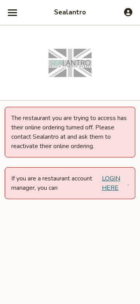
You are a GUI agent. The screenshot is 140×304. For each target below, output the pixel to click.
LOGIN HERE (111, 183)
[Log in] (128, 12)
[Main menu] (12, 12)
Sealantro (70, 12)
